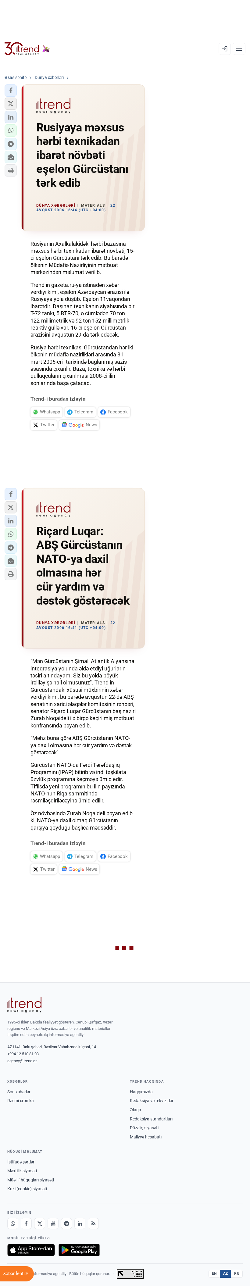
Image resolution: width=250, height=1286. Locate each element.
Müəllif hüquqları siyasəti (30, 1179)
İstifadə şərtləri (21, 1161)
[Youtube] (53, 1223)
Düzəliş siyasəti (144, 1127)
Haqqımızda (141, 1091)
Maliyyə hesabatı (146, 1136)
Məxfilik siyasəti (22, 1170)
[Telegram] (66, 1223)
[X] (39, 1223)
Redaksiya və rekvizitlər (151, 1100)
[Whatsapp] (12, 1223)
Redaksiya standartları (151, 1118)
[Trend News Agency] (24, 1005)
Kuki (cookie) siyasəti (27, 1188)
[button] (10, 90)
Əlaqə (135, 1109)
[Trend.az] (27, 48)
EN (214, 1273)
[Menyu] (239, 49)
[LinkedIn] (79, 1223)
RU (236, 1273)
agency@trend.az (22, 1061)
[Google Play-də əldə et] (79, 1250)
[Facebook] (26, 1223)
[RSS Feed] (93, 1223)
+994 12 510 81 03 (23, 1054)
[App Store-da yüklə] (31, 1250)
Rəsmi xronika (20, 1100)
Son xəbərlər (18, 1091)
